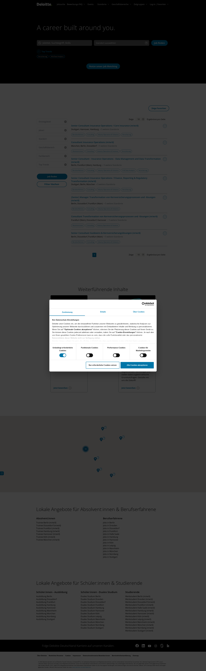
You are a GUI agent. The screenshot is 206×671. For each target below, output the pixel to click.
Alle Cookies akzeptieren (137, 365)
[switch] (89, 355)
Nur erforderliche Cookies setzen (103, 365)
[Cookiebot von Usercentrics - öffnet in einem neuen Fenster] (143, 304)
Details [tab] (103, 312)
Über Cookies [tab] (138, 312)
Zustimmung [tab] (67, 312)
